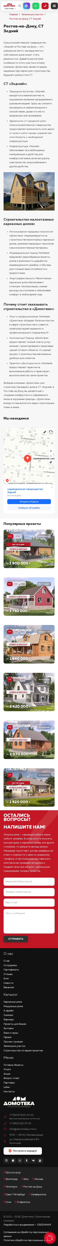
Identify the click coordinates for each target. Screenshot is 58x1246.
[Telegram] (13, 1161)
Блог (6, 978)
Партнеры (9, 1083)
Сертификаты (11, 970)
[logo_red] (9, 5)
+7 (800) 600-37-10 (21, 1115)
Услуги (7, 1069)
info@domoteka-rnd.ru (23, 1129)
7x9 (16, 679)
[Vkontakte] (33, 1161)
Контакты (9, 1091)
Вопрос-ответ (12, 1078)
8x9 (16, 727)
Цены (7, 1087)
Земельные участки (32, 14)
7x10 (22, 679)
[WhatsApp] (20, 1161)
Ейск (26, 1179)
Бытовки (8, 1028)
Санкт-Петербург (15, 1194)
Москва (38, 1179)
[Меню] (54, 6)
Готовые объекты (13, 1065)
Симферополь (38, 1194)
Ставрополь (23, 1202)
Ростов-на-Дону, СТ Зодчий (25, 19)
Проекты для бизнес (15, 1024)
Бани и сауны (11, 1033)
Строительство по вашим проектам (23, 1050)
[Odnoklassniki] (27, 1161)
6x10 (23, 584)
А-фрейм (8, 1011)
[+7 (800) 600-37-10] (6, 1117)
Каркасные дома (13, 1002)
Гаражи (7, 1037)
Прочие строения (13, 1042)
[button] (19, 6)
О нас (7, 961)
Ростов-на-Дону (32, 1187)
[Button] (26, 6)
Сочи (8, 1202)
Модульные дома (13, 1006)
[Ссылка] (29, 549)
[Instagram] (6, 1161)
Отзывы (8, 974)
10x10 (17, 536)
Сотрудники (10, 965)
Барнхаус (9, 1019)
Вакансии (9, 987)
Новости (8, 983)
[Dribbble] (40, 1161)
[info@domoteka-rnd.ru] (6, 1129)
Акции (7, 1074)
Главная (13, 14)
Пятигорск (11, 1187)
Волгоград (12, 1179)
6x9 (16, 584)
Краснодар (13, 1172)
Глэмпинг (8, 1015)
